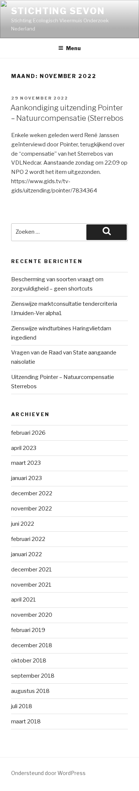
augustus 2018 (30, 691)
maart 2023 (26, 463)
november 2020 (31, 615)
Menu (73, 48)
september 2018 (32, 675)
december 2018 (31, 645)
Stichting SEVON (58, 11)
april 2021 (23, 599)
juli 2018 (21, 706)
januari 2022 (26, 554)
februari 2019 (28, 630)
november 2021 (31, 584)
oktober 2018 (28, 660)
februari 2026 (28, 432)
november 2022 (31, 508)
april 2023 (23, 448)
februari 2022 (28, 539)
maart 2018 (26, 721)
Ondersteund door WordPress (48, 773)
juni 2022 (22, 524)
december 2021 (31, 569)
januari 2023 (26, 478)
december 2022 (31, 493)
